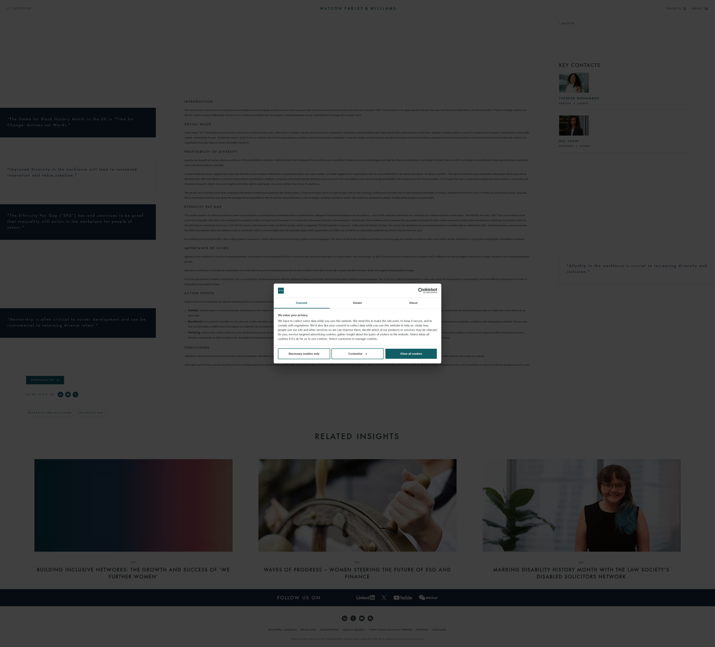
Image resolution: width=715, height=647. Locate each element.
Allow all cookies (411, 353)
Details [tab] (357, 302)
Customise (355, 353)
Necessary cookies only (304, 353)
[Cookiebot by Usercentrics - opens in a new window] (421, 290)
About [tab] (413, 302)
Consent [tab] (301, 302)
